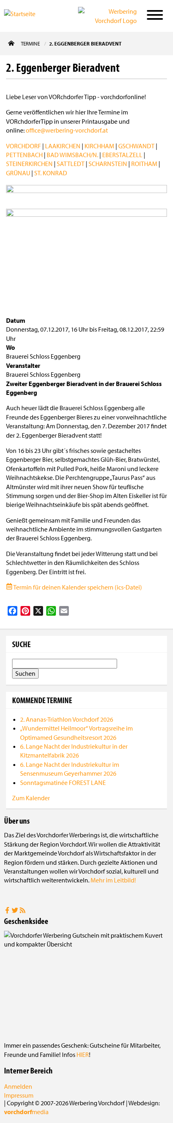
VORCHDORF (23, 146)
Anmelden (18, 1086)
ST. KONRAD (50, 173)
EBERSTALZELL (122, 155)
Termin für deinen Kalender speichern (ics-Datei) (77, 587)
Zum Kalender (31, 798)
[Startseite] (30, 15)
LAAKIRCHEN (62, 146)
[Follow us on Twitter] (15, 911)
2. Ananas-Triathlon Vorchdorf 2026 (66, 719)
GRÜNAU (18, 173)
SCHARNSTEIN (108, 164)
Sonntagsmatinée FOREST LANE (63, 782)
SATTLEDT (70, 164)
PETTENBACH (24, 155)
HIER (82, 1054)
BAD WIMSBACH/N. (72, 155)
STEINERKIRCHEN (29, 164)
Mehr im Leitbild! (113, 880)
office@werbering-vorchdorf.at (67, 130)
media (26, 1112)
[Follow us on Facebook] (8, 911)
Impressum (18, 1095)
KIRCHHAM (99, 146)
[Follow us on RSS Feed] (22, 911)
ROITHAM (144, 164)
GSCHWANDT (136, 146)
